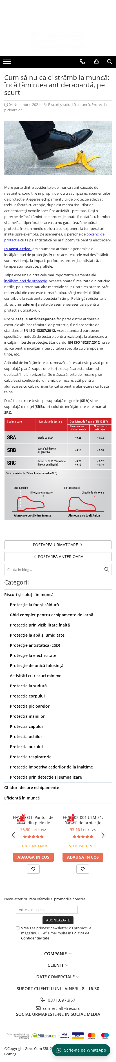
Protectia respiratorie (31, 756)
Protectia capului (26, 726)
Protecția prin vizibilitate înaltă (40, 625)
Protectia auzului (26, 746)
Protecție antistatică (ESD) (35, 645)
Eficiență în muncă (22, 798)
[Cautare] (107, 569)
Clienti (56, 965)
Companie (56, 953)
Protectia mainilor (27, 716)
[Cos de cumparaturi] (96, 61)
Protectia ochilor (26, 736)
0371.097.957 (61, 1000)
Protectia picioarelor (30, 706)
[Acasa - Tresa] (58, 42)
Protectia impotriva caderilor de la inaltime (51, 767)
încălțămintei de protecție (25, 280)
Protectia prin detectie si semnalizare (46, 777)
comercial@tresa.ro (61, 1008)
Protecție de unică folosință (36, 665)
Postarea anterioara (60, 556)
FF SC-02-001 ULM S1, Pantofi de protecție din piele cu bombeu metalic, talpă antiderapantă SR (83, 820)
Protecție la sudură (28, 685)
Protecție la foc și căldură (34, 604)
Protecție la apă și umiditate (37, 635)
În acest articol (18, 248)
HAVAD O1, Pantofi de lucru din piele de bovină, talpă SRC (33, 820)
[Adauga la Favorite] (33, 869)
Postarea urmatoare (56, 544)
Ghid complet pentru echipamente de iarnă (51, 614)
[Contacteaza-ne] (82, 61)
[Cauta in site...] (109, 61)
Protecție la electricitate (33, 655)
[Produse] (8, 63)
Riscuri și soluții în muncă (69, 104)
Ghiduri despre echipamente (31, 787)
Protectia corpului (27, 696)
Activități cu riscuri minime (35, 675)
